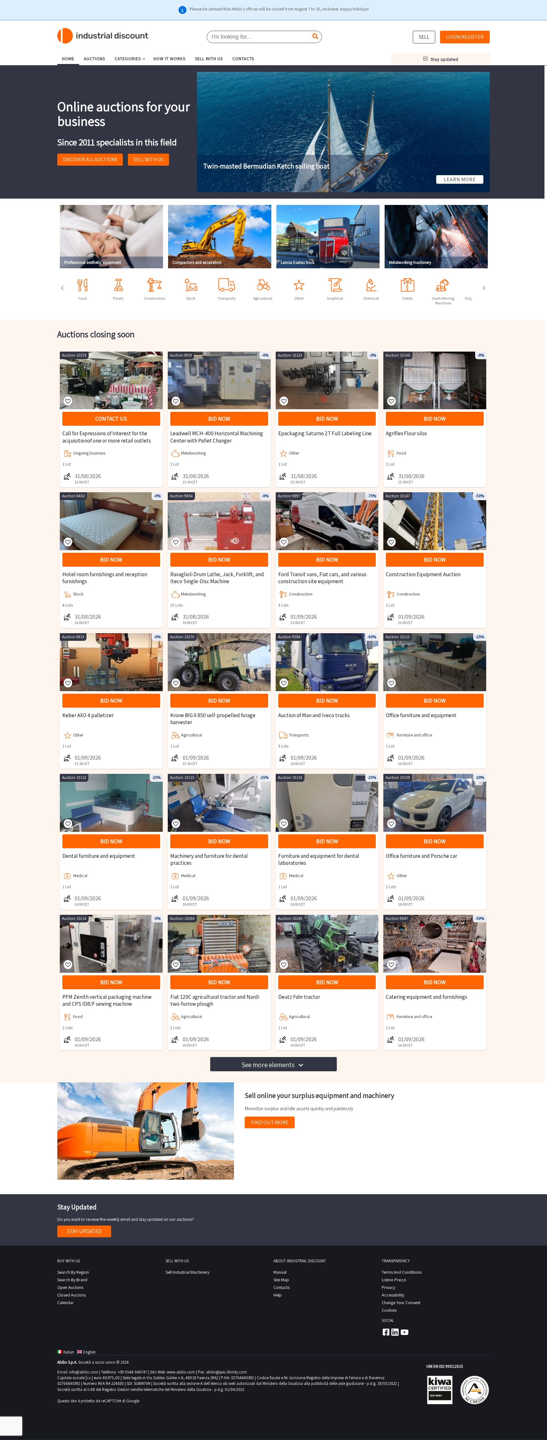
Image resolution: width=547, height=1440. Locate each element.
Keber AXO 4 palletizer (88, 715)
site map (281, 1280)
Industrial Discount (103, 36)
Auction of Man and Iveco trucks (314, 715)
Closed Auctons (71, 1295)
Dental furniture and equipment (98, 855)
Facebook (385, 1332)
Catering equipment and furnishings (426, 996)
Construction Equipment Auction (423, 574)
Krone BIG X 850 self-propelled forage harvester (212, 719)
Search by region (73, 1272)
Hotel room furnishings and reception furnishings (104, 578)
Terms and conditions (402, 1272)
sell (424, 37)
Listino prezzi (394, 1280)
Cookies (389, 1310)
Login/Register (465, 37)
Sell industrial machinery (187, 1272)
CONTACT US (111, 418)
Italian (68, 1352)
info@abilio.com (83, 1372)
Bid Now (219, 418)
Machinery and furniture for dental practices (209, 859)
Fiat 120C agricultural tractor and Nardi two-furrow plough (214, 1000)
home (68, 58)
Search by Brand (72, 1280)
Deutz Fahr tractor (299, 996)
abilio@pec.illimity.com (226, 1372)
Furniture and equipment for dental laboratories (318, 859)
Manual (280, 1272)
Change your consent (401, 1302)
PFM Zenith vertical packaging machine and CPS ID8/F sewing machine (107, 1000)
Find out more (269, 1122)
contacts (243, 58)
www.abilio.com (181, 1372)
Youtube (404, 1332)
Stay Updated (84, 1231)
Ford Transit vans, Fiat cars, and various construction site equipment (322, 578)
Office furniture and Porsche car (421, 855)
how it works (169, 58)
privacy (388, 1287)
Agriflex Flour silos (406, 433)
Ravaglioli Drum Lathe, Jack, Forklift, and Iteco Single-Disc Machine (217, 578)
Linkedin (395, 1332)
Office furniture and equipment (421, 715)
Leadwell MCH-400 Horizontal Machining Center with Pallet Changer (216, 437)
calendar (65, 1302)
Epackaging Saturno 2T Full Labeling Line (325, 433)
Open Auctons (70, 1287)
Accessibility (393, 1295)
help (278, 1295)
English (89, 1352)
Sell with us (148, 159)
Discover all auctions (90, 159)
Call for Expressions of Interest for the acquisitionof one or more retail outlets (106, 437)
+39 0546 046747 (132, 1372)
